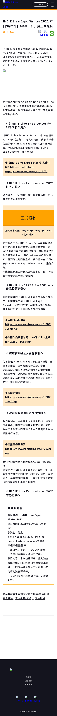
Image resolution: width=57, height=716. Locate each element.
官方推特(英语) (24, 598)
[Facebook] (28, 699)
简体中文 (28, 684)
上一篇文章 (12, 633)
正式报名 (28, 217)
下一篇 (44, 633)
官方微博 (40, 598)
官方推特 (8, 598)
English (29, 680)
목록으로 (28, 633)
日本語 (28, 677)
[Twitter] (19, 699)
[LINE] (37, 699)
